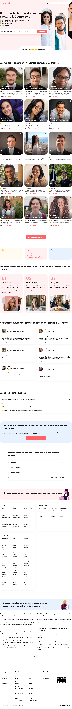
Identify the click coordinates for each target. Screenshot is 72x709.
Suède (25, 582)
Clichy (14, 513)
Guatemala (4, 556)
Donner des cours (55, 3)
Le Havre (31, 695)
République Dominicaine (4, 577)
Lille (30, 690)
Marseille (31, 676)
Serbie (25, 580)
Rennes (30, 691)
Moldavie (15, 565)
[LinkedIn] (67, 705)
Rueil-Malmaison (5, 522)
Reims (30, 693)
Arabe (16, 698)
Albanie (14, 538)
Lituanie (14, 561)
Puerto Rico (26, 574)
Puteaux (25, 519)
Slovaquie (4, 582)
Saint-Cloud (15, 522)
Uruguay (3, 586)
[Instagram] (65, 705)
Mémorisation (63, 510)
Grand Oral (52, 514)
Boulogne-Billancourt (28, 510)
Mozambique (4, 567)
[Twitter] (63, 705)
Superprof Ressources (48, 676)
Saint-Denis (26, 522)
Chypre (14, 547)
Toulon (30, 698)
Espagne (25, 552)
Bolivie (3, 543)
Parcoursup (41, 514)
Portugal (15, 574)
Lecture (40, 516)
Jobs (3, 685)
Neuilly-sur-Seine (16, 519)
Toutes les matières (19, 700)
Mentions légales (5, 676)
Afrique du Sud (5, 538)
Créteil (3, 515)
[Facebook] (60, 705)
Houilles (25, 515)
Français (62, 514)
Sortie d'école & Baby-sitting (54, 511)
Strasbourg (31, 685)
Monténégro (26, 565)
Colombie (26, 547)
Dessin (16, 695)
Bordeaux (31, 688)
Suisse (3, 584)
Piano (16, 680)
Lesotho (3, 561)
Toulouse (31, 680)
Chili (3, 547)
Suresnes (15, 524)
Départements (5, 683)
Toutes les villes (33, 700)
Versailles (26, 524)
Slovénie (14, 582)
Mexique (3, 565)
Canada (14, 545)
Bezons (3, 510)
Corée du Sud (4, 549)
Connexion (66, 3)
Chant (16, 678)
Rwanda (25, 576)
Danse (16, 691)
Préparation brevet (43, 510)
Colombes (26, 513)
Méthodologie (63, 508)
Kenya (25, 558)
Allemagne (26, 538)
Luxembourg (26, 561)
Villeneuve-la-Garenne (5, 527)
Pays (3, 680)
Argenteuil (15, 508)
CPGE (61, 516)
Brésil (25, 543)
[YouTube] (69, 705)
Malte (3, 563)
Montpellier (31, 686)
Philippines (4, 574)
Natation (17, 681)
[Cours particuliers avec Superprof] (6, 3)
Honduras (15, 556)
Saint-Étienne (32, 696)
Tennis (16, 690)
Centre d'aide (46, 680)
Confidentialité (5, 678)
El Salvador (4, 552)
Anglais (17, 676)
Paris (3, 508)
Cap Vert (26, 545)
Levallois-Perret (16, 517)
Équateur (15, 552)
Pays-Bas (15, 572)
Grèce (25, 554)
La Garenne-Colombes (7, 517)
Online (25, 526)
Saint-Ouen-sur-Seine (6, 524)
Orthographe (52, 516)
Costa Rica (15, 549)
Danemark (26, 549)
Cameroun (4, 545)
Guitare (17, 683)
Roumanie (15, 576)
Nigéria (3, 570)
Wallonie (14, 586)
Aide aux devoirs (42, 508)
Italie (3, 558)
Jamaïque (15, 558)
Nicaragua (26, 567)
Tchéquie (15, 584)
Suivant (37, 656)
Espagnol (17, 696)
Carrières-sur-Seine (6, 513)
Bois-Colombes (16, 510)
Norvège (14, 570)
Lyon (30, 678)
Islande (25, 556)
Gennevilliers (15, 515)
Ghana (14, 554)
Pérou (25, 572)
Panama (25, 570)
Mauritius (26, 563)
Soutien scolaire (53, 508)
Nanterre (4, 519)
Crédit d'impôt (46, 678)
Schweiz (3, 580)
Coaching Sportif (19, 685)
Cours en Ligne (5, 681)
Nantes (30, 683)
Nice (30, 681)
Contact (45, 681)
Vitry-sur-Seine (16, 526)
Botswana (15, 543)
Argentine (4, 540)
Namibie (14, 567)
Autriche (14, 540)
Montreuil (26, 517)
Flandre (3, 554)
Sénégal (14, 580)
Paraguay (4, 572)
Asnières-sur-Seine (28, 508)
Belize (25, 540)
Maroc (14, 563)
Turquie (25, 584)
